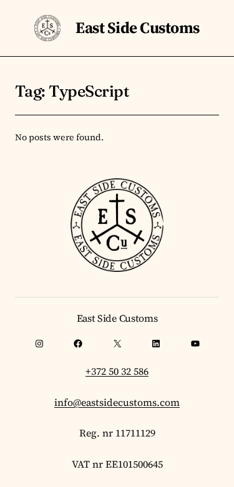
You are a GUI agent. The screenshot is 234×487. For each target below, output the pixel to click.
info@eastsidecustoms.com (117, 402)
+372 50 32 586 (117, 371)
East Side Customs (137, 27)
